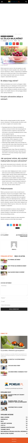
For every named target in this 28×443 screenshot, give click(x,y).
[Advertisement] (14, 18)
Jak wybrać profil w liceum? (15, 407)
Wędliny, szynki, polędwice (7, 433)
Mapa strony (14, 439)
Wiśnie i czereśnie (10, 36)
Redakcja (5, 40)
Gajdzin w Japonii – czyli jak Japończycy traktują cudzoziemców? (17, 401)
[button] (26, 2)
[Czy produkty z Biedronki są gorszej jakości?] (14, 342)
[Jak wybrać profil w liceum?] (4, 409)
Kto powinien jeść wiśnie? (14, 259)
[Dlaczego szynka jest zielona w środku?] (4, 396)
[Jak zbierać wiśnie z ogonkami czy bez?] (4, 373)
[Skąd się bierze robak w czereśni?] (4, 273)
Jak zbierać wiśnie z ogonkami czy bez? (17, 371)
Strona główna (3, 34)
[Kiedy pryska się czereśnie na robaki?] (4, 267)
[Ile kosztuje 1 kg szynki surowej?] (4, 361)
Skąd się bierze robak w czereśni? (16, 272)
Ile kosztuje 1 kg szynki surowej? (16, 359)
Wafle (2, 421)
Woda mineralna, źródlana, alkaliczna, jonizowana (13, 431)
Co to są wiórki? (4, 235)
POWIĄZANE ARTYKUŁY (7, 256)
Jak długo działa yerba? (14, 365)
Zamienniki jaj (4, 419)
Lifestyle (3, 425)
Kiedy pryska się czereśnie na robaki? (17, 266)
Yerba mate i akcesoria (6, 423)
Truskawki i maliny (5, 429)
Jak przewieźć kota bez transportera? (21, 235)
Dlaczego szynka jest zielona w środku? (16, 395)
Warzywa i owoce (3, 36)
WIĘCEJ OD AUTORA (19, 256)
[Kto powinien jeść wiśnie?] (4, 261)
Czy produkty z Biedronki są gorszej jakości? (12, 350)
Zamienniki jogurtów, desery (8, 427)
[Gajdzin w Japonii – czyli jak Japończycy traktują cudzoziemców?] (4, 403)
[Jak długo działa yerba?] (4, 367)
